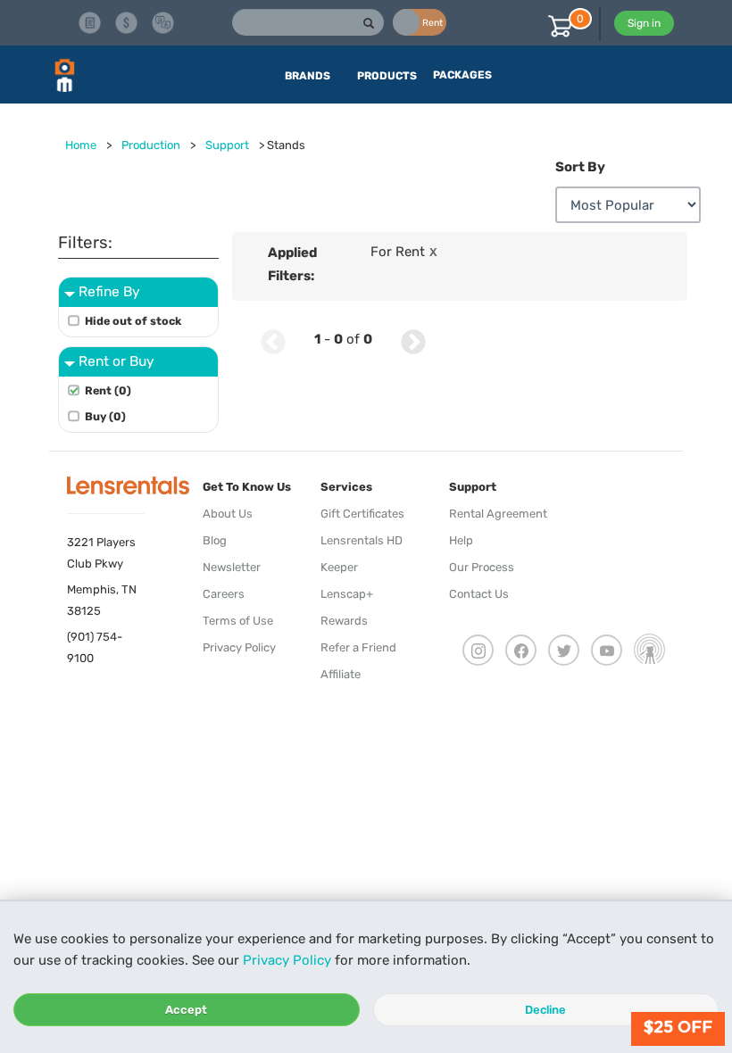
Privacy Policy (287, 960)
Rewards (344, 620)
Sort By (580, 167)
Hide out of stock (133, 321)
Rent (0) (108, 390)
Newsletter (232, 567)
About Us (228, 513)
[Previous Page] (273, 339)
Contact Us (479, 594)
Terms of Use (238, 620)
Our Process (481, 567)
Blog (215, 540)
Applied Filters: (292, 264)
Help (461, 540)
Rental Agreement (498, 513)
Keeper (339, 567)
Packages (462, 75)
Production (150, 145)
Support (227, 145)
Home (80, 145)
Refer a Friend (358, 647)
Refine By (109, 291)
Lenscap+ (346, 594)
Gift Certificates (362, 513)
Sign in (644, 23)
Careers (224, 594)
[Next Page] (413, 339)
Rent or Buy (116, 360)
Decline (545, 1009)
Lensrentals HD (361, 540)
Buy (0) (105, 416)
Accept (186, 1009)
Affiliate (340, 674)
